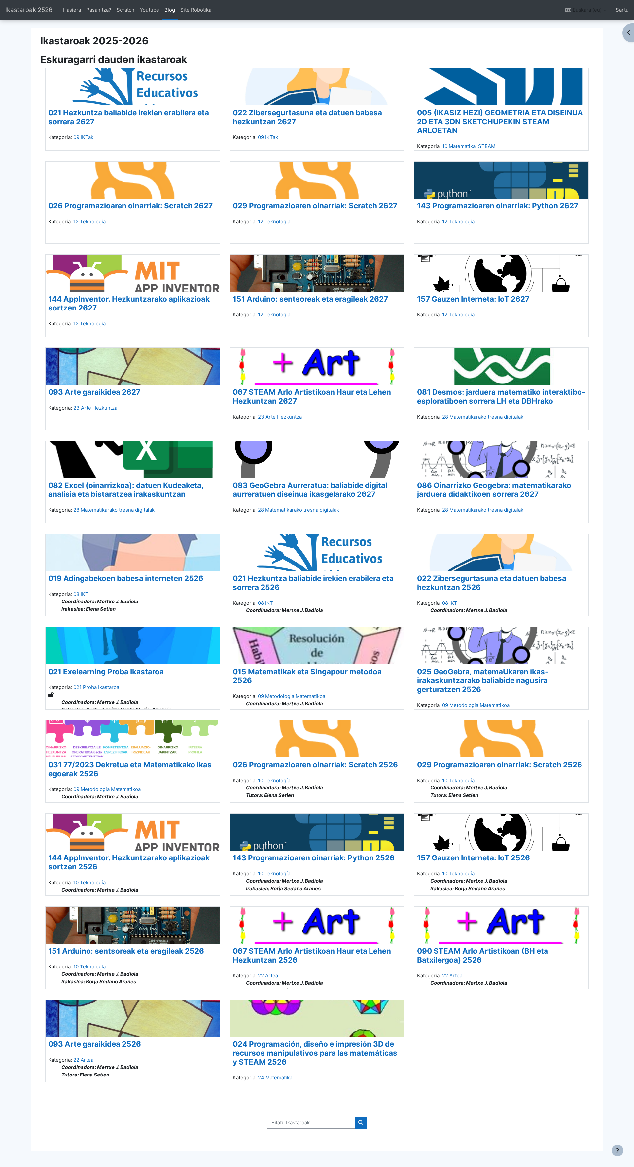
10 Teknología (274, 780)
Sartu (622, 10)
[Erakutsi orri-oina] (617, 1150)
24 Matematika (275, 1078)
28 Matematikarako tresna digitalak (482, 417)
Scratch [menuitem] (125, 10)
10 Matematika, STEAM (468, 146)
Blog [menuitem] (169, 10)
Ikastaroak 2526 (29, 10)
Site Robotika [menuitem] (195, 10)
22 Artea (268, 975)
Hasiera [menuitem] (72, 10)
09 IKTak (83, 137)
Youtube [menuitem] (149, 10)
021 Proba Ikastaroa (96, 687)
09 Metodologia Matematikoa (291, 696)
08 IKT (80, 594)
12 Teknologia (89, 221)
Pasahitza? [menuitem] (98, 10)
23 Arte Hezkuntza (95, 408)
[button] (585, 10)
